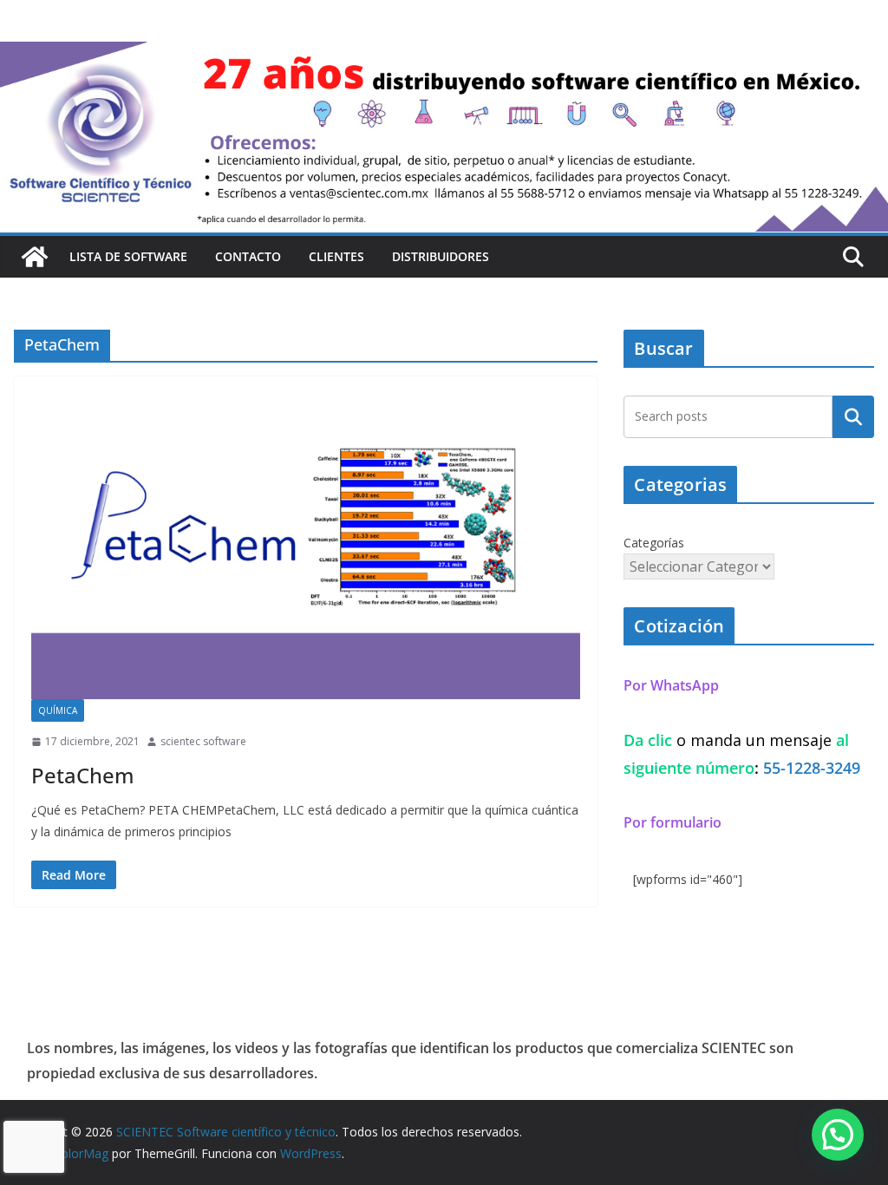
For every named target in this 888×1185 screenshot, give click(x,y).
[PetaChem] (305, 546)
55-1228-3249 (811, 767)
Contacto (248, 256)
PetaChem (82, 775)
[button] (838, 1135)
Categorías (654, 542)
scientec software (203, 741)
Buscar (853, 416)
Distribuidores (440, 256)
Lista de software (128, 256)
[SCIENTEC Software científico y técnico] (35, 257)
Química (57, 710)
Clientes (336, 256)
